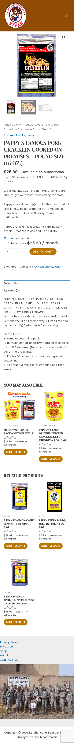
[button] (64, 37)
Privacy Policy (9, 642)
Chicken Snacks (14, 135)
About (4, 655)
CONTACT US (9, 659)
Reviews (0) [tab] (12, 290)
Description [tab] (11, 283)
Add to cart (43, 251)
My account (8, 646)
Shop (3, 651)
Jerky (17, 125)
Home (7, 125)
